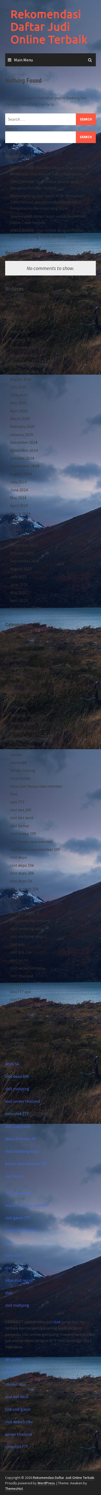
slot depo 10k (22, 865)
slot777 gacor (22, 999)
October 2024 (22, 458)
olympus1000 (22, 746)
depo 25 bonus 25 (25, 667)
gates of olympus (20, 1230)
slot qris (17, 944)
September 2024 (24, 466)
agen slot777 (21, 635)
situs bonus (20, 778)
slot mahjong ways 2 (28, 936)
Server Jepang (22, 770)
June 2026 (19, 308)
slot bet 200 (20, 809)
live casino (19, 699)
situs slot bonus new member (36, 786)
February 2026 (22, 339)
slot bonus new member (31, 841)
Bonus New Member (27, 643)
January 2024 (21, 529)
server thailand (18, 1434)
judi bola (17, 683)
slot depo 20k (22, 873)
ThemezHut (14, 1488)
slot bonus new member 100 (35, 849)
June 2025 (19, 394)
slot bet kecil (21, 817)
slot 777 (17, 802)
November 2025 (24, 355)
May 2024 (18, 497)
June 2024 (19, 489)
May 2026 (18, 315)
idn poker (13, 1359)
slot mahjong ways (27, 928)
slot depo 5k (21, 880)
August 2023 (21, 568)
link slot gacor (18, 1409)
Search (11, 128)
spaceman (19, 1007)
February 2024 (22, 521)
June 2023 (19, 584)
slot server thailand (22, 1101)
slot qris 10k (21, 952)
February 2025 (22, 426)
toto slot (18, 1031)
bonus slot (19, 659)
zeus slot (18, 1047)
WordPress (46, 1483)
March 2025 (20, 418)
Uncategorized (23, 1039)
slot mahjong (17, 1088)
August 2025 (21, 379)
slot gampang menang (30, 920)
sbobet (16, 754)
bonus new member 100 (31, 651)
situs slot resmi (19, 1280)
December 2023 (23, 537)
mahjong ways (22, 723)
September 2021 (24, 608)
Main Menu (23, 59)
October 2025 (22, 363)
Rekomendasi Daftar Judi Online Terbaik (49, 26)
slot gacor (19, 896)
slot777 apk (20, 991)
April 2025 (19, 410)
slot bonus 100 (23, 833)
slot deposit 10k (24, 888)
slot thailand (21, 975)
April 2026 (19, 323)
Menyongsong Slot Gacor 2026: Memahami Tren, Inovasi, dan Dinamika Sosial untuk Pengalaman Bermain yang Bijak (47, 202)
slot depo (18, 857)
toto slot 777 (16, 1113)
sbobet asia (15, 1384)
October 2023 (22, 553)
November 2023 (24, 545)
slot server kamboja (27, 968)
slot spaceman (18, 1192)
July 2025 (18, 386)
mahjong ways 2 (24, 730)
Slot (14, 794)
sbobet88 (18, 762)
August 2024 (21, 474)
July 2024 (18, 481)
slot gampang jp (24, 912)
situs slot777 (16, 1446)
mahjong (18, 707)
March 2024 (20, 513)
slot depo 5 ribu (19, 1421)
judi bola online (23, 691)
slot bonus (19, 825)
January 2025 (21, 434)
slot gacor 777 (17, 1217)
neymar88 (19, 738)
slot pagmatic (17, 1126)
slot (8, 1242)
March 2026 (20, 331)
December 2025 (23, 347)
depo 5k (17, 675)
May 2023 (18, 592)
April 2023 (19, 600)
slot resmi (19, 960)
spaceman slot (23, 1015)
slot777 (17, 983)
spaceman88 (21, 1023)
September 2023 (24, 560)
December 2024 (23, 442)
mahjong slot (22, 714)
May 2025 (18, 402)
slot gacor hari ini (25, 904)
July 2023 (18, 576)
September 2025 (24, 371)
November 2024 (24, 450)
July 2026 (18, 300)
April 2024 (19, 505)
